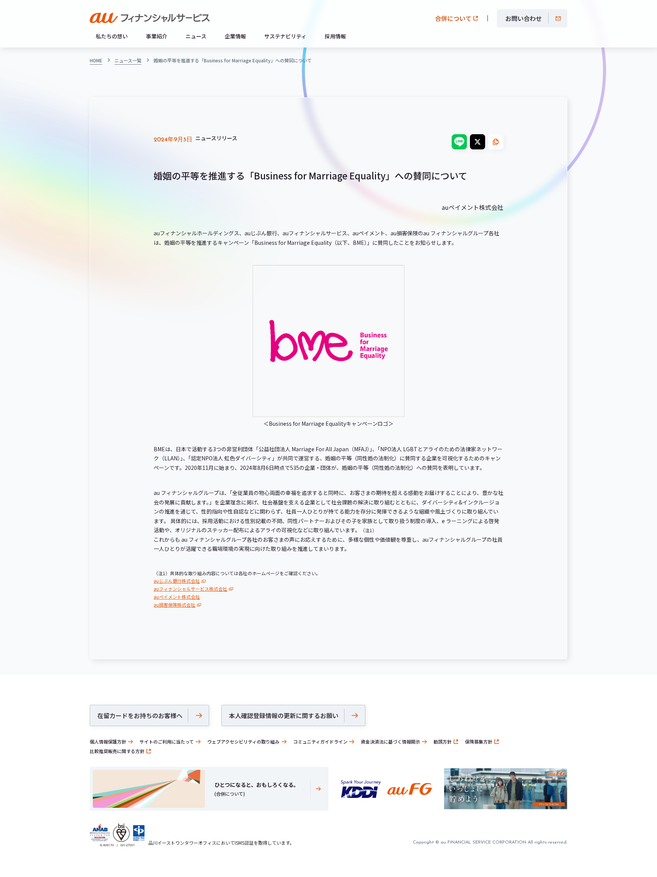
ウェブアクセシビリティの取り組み (243, 741)
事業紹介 (156, 36)
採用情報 (335, 36)
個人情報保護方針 (108, 741)
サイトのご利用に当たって (167, 741)
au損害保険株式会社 (174, 604)
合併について (453, 18)
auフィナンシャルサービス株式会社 (190, 588)
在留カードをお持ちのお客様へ (139, 715)
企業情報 (235, 36)
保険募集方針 (478, 741)
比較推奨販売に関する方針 (117, 751)
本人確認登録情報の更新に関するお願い (283, 715)
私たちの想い (112, 36)
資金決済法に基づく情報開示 (390, 741)
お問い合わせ (523, 18)
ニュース (196, 36)
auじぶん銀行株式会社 (177, 580)
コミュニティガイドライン (320, 741)
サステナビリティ (285, 36)
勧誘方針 (442, 741)
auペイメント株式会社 (177, 596)
